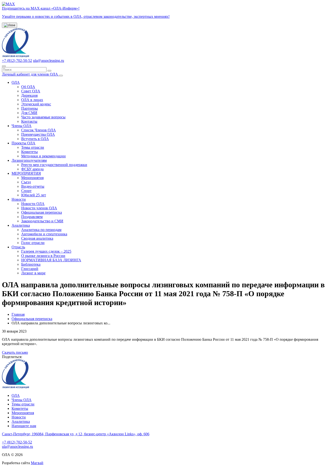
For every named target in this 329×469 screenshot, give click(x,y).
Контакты (29, 121)
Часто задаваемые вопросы (43, 117)
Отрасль (18, 247)
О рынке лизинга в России (43, 256)
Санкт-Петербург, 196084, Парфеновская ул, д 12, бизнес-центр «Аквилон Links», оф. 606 (75, 434)
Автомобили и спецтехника (44, 234)
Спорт (26, 191)
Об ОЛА (28, 87)
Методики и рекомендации (43, 156)
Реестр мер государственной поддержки (54, 165)
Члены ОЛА (22, 126)
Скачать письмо (15, 352)
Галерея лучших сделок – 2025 (46, 251)
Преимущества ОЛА (38, 134)
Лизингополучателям (29, 160)
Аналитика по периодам (41, 230)
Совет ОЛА (30, 91)
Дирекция (29, 95)
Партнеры (29, 108)
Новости (19, 199)
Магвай (37, 463)
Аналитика (21, 225)
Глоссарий (29, 269)
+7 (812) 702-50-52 (17, 60)
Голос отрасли (33, 243)
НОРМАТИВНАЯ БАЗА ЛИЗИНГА (51, 260)
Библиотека (30, 264)
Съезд (26, 182)
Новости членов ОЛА (39, 208)
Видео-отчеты (32, 186)
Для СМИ (29, 113)
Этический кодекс (36, 104)
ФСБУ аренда (32, 169)
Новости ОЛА (33, 204)
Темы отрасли (32, 147)
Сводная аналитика (37, 238)
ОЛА (16, 82)
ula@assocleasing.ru (48, 60)
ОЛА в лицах (32, 100)
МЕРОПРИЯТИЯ (26, 173)
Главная (18, 314)
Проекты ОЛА (23, 143)
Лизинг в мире (33, 273)
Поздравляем (32, 217)
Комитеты (29, 152)
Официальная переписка (41, 212)
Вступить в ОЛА (35, 139)
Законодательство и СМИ (42, 221)
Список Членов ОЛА (38, 130)
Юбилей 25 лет (33, 195)
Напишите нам (24, 426)
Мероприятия (32, 178)
